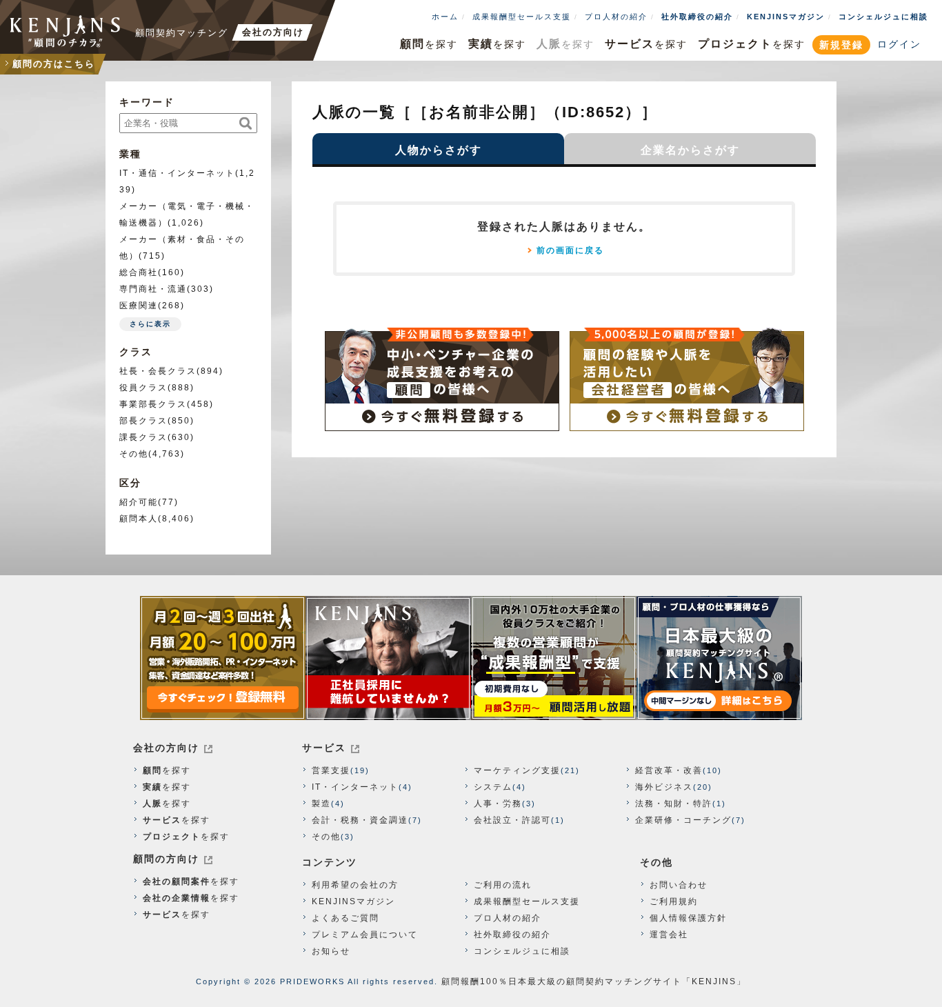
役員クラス (143, 387)
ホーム (445, 16)
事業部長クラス (153, 404)
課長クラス (143, 437)
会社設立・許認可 (512, 820)
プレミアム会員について (365, 934)
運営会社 (669, 934)
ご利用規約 (674, 901)
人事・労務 (498, 803)
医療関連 (138, 305)
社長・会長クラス (158, 371)
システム (493, 787)
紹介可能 (138, 502)
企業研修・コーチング (683, 820)
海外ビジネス (664, 787)
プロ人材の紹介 (616, 16)
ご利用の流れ (503, 885)
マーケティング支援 (517, 770)
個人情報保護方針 (688, 918)
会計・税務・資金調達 (360, 820)
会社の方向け (166, 747)
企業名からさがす (690, 150)
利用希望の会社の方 (355, 885)
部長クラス (143, 421)
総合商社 (138, 272)
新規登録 (841, 44)
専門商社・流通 (153, 289)
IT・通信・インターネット (177, 173)
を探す (429, 44)
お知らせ (331, 951)
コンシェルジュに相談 (883, 16)
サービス (324, 747)
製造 (321, 803)
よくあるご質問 (345, 918)
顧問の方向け (166, 858)
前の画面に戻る (570, 250)
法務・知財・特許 (673, 803)
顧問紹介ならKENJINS (65, 31)
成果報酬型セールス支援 (521, 16)
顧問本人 (138, 519)
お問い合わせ (679, 885)
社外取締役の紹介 (697, 16)
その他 (133, 454)
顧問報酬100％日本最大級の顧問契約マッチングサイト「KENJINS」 (593, 981)
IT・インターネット (355, 787)
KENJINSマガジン (786, 16)
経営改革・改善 (669, 770)
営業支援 (331, 770)
